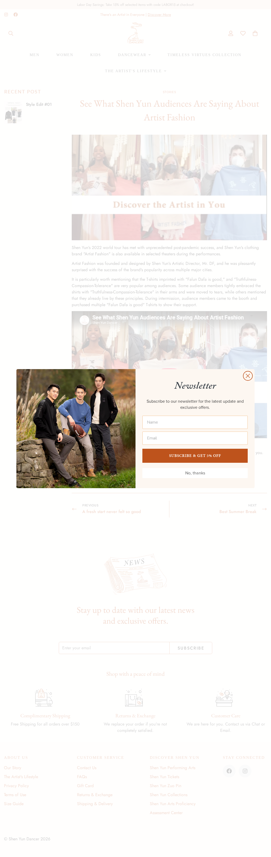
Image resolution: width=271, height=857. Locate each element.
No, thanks (195, 473)
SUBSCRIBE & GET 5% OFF (195, 455)
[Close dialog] (247, 375)
